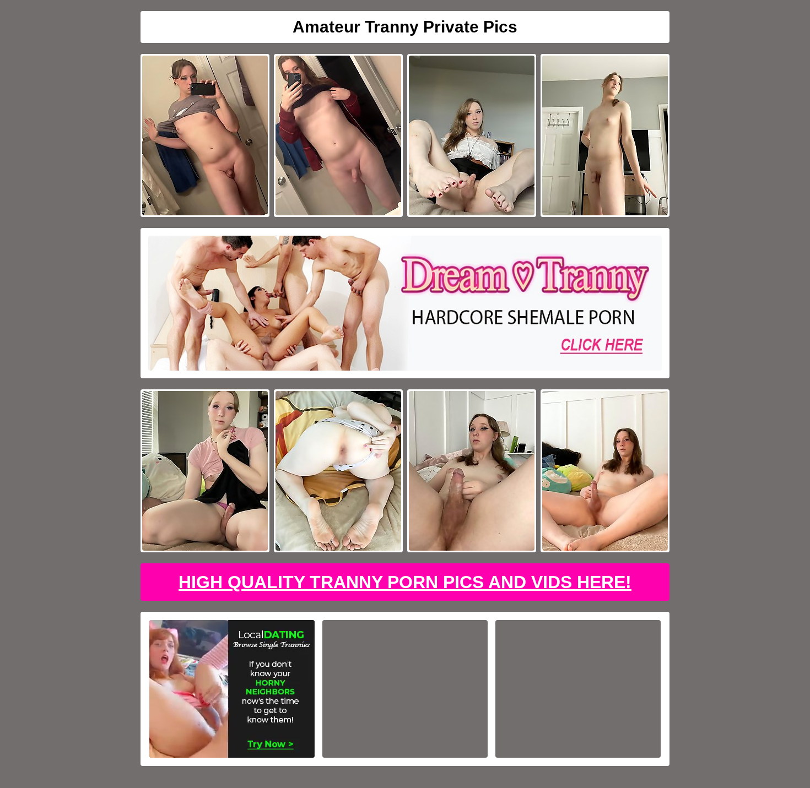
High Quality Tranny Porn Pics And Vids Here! (405, 582)
